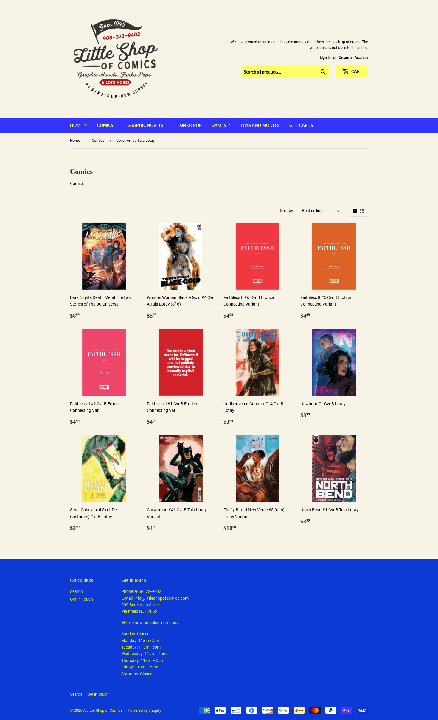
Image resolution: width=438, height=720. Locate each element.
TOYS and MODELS (259, 125)
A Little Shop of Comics (102, 710)
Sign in (325, 58)
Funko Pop (190, 125)
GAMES (219, 125)
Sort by (286, 210)
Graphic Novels (146, 125)
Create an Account (353, 58)
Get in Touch (81, 599)
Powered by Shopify (144, 710)
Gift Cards (301, 125)
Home (77, 125)
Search (76, 591)
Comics (105, 125)
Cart (356, 71)
